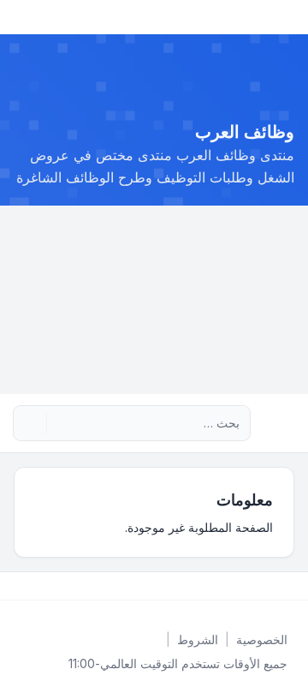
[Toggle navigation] (20, 17)
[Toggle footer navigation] (20, 586)
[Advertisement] (154, 299)
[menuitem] (261, 639)
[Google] (249, 585)
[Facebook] (290, 585)
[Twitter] (277, 585)
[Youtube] (263, 585)
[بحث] (61, 423)
